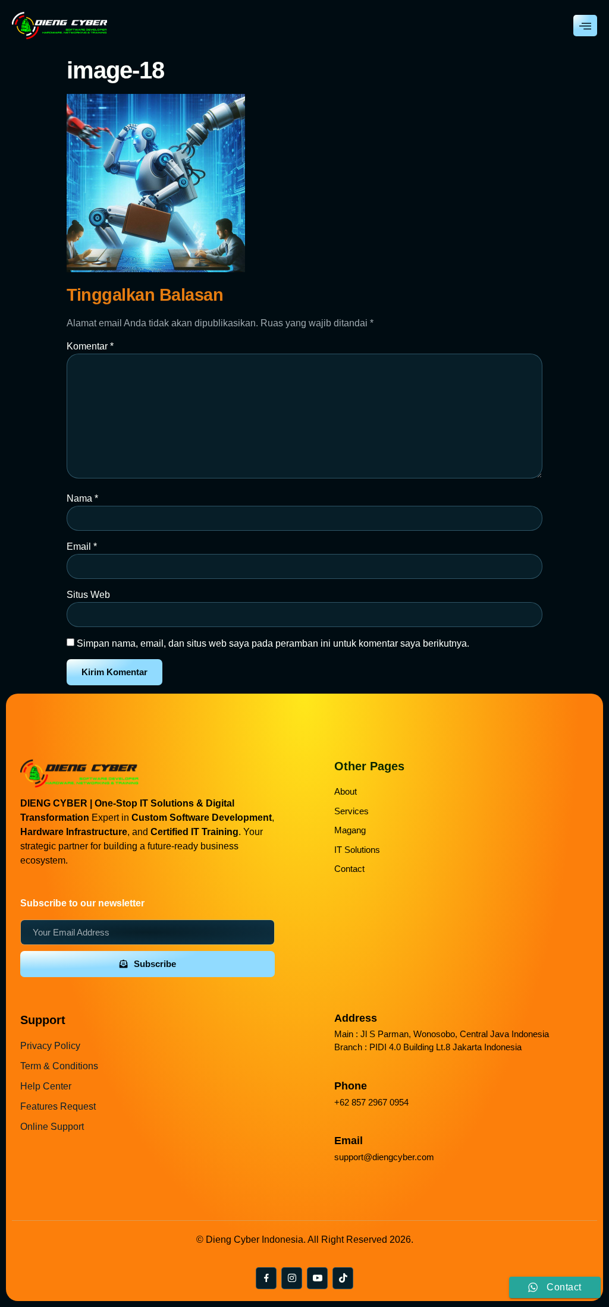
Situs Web (88, 595)
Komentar (90, 346)
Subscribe (155, 964)
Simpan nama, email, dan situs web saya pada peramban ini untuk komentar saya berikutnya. (273, 643)
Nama (82, 498)
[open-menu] (585, 25)
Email (82, 546)
